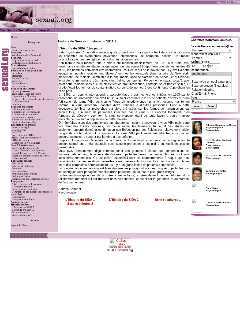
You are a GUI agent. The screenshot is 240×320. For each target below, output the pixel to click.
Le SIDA (16, 132)
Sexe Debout (19, 86)
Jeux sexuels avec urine (24, 173)
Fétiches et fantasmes (23, 166)
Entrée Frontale (20, 78)
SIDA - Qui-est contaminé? (26, 137)
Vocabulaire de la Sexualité (26, 55)
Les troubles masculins (24, 122)
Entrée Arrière (19, 83)
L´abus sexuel (19, 158)
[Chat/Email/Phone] (211, 94)
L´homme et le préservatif (26, 112)
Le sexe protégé (20, 127)
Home (14, 37)
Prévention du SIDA (23, 135)
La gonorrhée (19, 130)
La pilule (16, 104)
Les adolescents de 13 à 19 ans (28, 153)
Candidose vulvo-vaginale (26, 142)
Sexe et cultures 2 (21, 215)
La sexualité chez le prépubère (28, 150)
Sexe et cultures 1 (21, 212)
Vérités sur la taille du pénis (26, 119)
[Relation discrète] (211, 90)
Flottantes (17, 75)
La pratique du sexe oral (25, 60)
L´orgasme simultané (23, 199)
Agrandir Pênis (19, 225)
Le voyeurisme (20, 171)
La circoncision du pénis (25, 114)
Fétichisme (17, 163)
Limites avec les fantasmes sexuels (30, 179)
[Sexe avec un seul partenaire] (211, 82)
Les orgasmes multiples (24, 189)
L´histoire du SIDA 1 (23, 207)
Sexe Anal (17, 73)
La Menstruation (21, 101)
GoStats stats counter (120, 247)
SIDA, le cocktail (21, 140)
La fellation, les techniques (26, 63)
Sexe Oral (17, 81)
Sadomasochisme (21, 176)
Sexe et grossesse (21, 91)
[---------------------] (211, 78)
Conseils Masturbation (24, 68)
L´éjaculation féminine (24, 96)
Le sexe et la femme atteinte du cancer (32, 99)
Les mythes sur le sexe (24, 50)
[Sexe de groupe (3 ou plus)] (211, 86)
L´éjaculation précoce (23, 117)
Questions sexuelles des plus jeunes (30, 155)
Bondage (16, 168)
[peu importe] (211, 74)
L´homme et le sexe (22, 109)
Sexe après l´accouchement (26, 94)
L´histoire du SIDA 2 (23, 209)
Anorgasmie (18, 197)
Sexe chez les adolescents (25, 148)
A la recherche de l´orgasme (27, 184)
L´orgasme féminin (22, 186)
